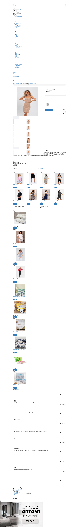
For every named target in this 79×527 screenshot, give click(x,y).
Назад (16, 15)
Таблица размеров (57, 96)
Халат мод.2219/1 (29, 200)
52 (47, 106)
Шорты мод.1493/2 (29, 184)
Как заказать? (53, 96)
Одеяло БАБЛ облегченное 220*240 (18, 331)
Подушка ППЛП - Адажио (17, 224)
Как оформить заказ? (17, 492)
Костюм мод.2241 (16, 243)
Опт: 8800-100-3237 (21, 83)
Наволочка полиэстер (16, 366)
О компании (16, 493)
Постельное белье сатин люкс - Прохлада (19, 296)
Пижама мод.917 (16, 184)
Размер (46, 100)
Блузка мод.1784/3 (16, 278)
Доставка (15, 168)
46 (47, 103)
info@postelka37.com (22, 9)
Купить (49, 110)
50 (47, 105)
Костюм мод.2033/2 (43, 184)
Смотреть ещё (19, 389)
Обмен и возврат (16, 495)
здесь (42, 170)
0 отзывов (46, 94)
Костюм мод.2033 (56, 200)
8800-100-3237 (20, 8)
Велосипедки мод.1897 (57, 184)
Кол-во (64, 109)
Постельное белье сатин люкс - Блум (19, 349)
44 (47, 102)
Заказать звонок (16, 9)
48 (47, 104)
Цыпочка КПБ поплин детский (17, 313)
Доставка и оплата (17, 494)
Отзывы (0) (41, 168)
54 (47, 107)
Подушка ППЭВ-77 (16, 384)
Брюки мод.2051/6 (43, 200)
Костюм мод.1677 (16, 200)
